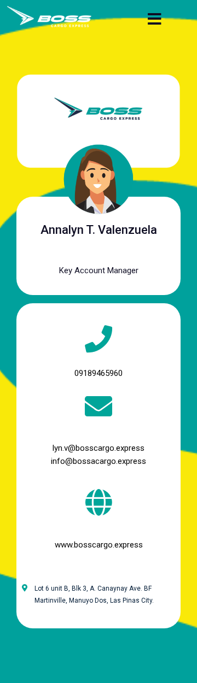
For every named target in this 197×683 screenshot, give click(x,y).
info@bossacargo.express (98, 461)
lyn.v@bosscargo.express (98, 448)
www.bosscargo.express (99, 545)
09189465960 (98, 373)
